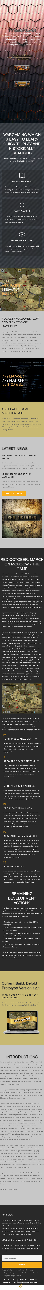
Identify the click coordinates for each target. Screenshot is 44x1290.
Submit (22, 1265)
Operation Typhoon (14, 493)
